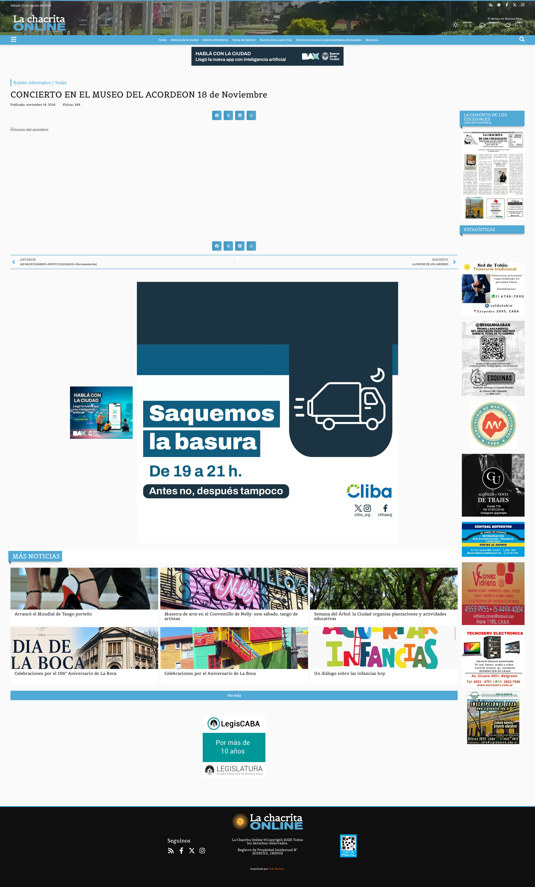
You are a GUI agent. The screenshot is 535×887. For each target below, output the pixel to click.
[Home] (267, 821)
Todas (162, 40)
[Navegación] (13, 39)
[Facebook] (507, 5)
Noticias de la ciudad (185, 40)
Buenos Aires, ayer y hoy (276, 40)
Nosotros (372, 40)
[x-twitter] (515, 5)
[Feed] (491, 5)
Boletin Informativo (215, 40)
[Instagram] (523, 5)
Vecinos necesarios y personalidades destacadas (329, 40)
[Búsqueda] (522, 39)
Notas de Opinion (244, 40)
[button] (217, 115)
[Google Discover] (499, 5)
